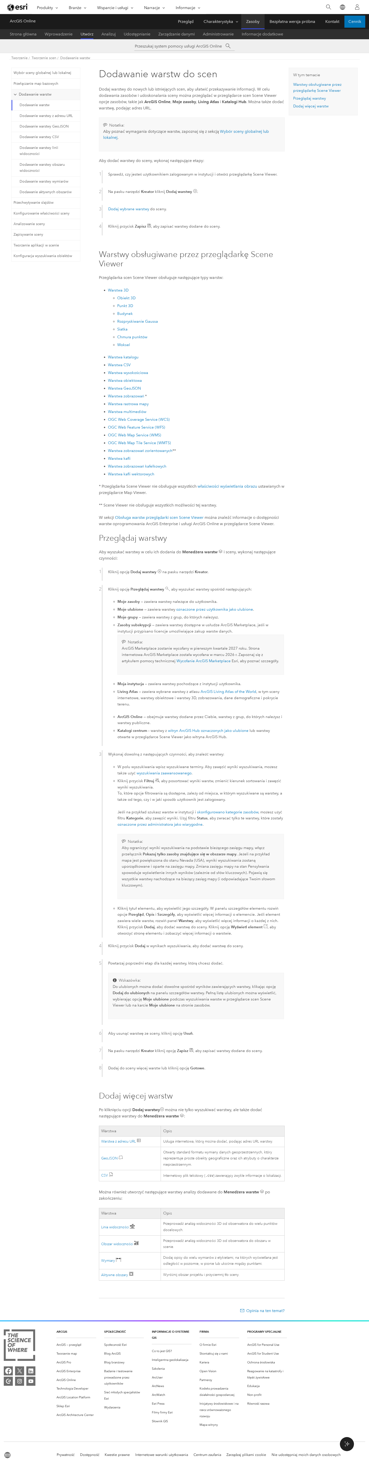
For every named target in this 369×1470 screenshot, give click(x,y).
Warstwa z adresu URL (118, 1141)
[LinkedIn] (30, 1370)
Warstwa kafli (119, 458)
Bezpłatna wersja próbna (292, 21)
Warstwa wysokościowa (128, 372)
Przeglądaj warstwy (309, 98)
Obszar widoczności (117, 1244)
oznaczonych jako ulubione (225, 730)
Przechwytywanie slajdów (33, 202)
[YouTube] (30, 1381)
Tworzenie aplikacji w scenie (36, 245)
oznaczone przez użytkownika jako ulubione (214, 609)
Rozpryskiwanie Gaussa (137, 321)
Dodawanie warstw (75, 58)
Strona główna (23, 34)
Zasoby (253, 21)
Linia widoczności (115, 1227)
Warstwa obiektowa (125, 380)
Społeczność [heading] (115, 1331)
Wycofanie (203, 661)
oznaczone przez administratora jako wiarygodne (160, 824)
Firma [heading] (204, 1331)
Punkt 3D (125, 306)
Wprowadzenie (59, 34)
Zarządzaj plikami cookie (246, 1455)
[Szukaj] (328, 7)
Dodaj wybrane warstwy (128, 209)
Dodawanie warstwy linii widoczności (39, 151)
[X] (19, 1370)
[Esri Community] (8, 1381)
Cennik (354, 21)
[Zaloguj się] (357, 7)
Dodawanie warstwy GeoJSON (44, 126)
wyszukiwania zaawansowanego (164, 773)
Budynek (125, 313)
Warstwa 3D (118, 290)
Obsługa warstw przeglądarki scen (159, 517)
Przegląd (186, 21)
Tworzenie (19, 58)
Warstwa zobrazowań (126, 396)
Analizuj (108, 34)
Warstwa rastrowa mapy (128, 404)
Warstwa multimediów (127, 411)
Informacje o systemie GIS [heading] (170, 1335)
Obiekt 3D (126, 298)
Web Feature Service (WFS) (136, 427)
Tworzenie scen (44, 58)
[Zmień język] (342, 7)
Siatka (122, 329)
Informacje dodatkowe (262, 34)
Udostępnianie (137, 34)
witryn (184, 730)
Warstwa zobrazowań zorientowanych (140, 450)
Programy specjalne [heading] (264, 1331)
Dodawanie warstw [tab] (35, 94)
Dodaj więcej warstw (311, 106)
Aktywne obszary (114, 1275)
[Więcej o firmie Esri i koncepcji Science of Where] (19, 1346)
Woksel (123, 345)
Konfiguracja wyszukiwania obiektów (43, 256)
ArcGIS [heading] (61, 1331)
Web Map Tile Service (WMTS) (139, 443)
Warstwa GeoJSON (124, 388)
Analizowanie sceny (29, 224)
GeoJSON (110, 1158)
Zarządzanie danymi (176, 34)
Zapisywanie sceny (28, 234)
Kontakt (332, 21)
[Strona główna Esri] (17, 7)
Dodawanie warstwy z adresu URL (46, 116)
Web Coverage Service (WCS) (139, 419)
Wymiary (108, 1260)
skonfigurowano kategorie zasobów (227, 812)
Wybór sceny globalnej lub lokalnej (42, 73)
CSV (105, 1175)
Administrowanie (218, 34)
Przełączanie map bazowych (36, 83)
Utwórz (87, 34)
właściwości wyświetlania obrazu (227, 486)
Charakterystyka (218, 21)
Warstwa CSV (119, 365)
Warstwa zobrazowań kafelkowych (137, 466)
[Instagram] (19, 1381)
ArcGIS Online (23, 21)
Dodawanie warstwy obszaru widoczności (42, 167)
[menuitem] (76, 1344)
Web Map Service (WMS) (134, 435)
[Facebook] (8, 1370)
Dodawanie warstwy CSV (39, 137)
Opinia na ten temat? (265, 1310)
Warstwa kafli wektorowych (131, 474)
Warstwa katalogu (123, 357)
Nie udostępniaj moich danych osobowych (306, 1455)
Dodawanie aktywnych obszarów (46, 192)
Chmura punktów (132, 337)
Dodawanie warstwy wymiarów (44, 181)
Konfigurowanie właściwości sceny (42, 213)
